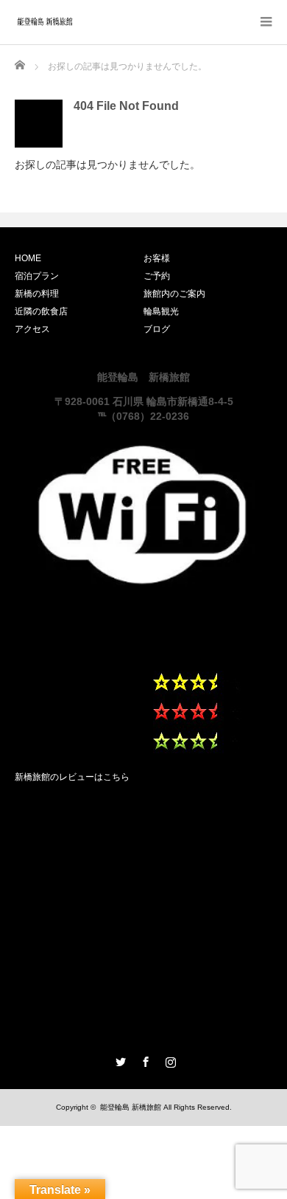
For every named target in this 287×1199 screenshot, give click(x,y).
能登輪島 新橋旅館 (130, 1107)
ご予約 (157, 276)
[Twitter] (118, 1059)
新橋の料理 (37, 293)
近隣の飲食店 (41, 311)
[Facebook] (143, 1059)
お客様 (157, 258)
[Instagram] (168, 1059)
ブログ (157, 329)
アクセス (32, 329)
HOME (28, 258)
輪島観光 (161, 311)
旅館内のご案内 (174, 293)
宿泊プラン (37, 276)
